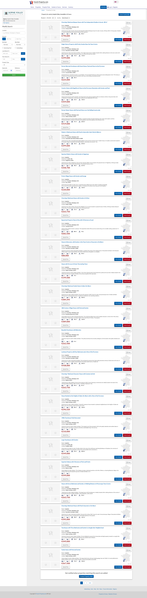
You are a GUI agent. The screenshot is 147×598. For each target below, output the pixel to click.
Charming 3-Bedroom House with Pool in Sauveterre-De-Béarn (78, 505)
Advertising (87, 589)
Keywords (4, 68)
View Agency (6, 22)
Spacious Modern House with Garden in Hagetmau (75, 154)
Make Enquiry (127, 39)
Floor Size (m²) (5, 56)
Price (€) (4, 36)
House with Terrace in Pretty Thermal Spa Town (74, 264)
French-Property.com (41, 593)
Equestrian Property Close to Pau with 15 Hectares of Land (77, 220)
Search (13, 75)
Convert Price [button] (66, 39)
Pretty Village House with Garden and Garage (73, 176)
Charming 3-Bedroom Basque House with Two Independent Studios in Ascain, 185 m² (84, 22)
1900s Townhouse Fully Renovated (70, 418)
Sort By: (59, 18)
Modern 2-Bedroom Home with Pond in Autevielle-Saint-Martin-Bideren (81, 132)
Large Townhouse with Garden (69, 440)
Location (4, 30)
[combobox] (13, 33)
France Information (107, 589)
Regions (115, 589)
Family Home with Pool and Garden (71, 549)
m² (23, 53)
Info (98, 589)
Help (95, 589)
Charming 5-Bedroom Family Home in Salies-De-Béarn (76, 286)
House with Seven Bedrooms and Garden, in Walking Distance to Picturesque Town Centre (86, 483)
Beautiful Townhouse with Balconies (71, 330)
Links (92, 589)
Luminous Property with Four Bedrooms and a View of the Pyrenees (79, 352)
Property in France (103, 594)
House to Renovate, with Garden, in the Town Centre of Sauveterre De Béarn (82, 242)
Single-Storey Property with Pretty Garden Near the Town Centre (79, 44)
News (101, 589)
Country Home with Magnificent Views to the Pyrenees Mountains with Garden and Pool (85, 88)
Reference (17, 68)
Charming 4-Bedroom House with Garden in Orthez (75, 198)
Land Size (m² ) (5, 51)
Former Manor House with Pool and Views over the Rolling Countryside (80, 110)
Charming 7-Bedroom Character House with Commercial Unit (78, 374)
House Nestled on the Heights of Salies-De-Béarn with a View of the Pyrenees (82, 396)
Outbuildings (19, 48)
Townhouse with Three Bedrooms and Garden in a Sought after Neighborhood (82, 527)
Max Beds (17, 42)
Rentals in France (113, 594)
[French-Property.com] (38, 3)
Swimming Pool (7, 48)
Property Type (5, 62)
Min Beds (4, 42)
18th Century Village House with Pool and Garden (74, 308)
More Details (118, 39)
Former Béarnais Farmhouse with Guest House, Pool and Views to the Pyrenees (83, 66)
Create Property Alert (124, 14)
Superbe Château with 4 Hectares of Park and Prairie (75, 462)
